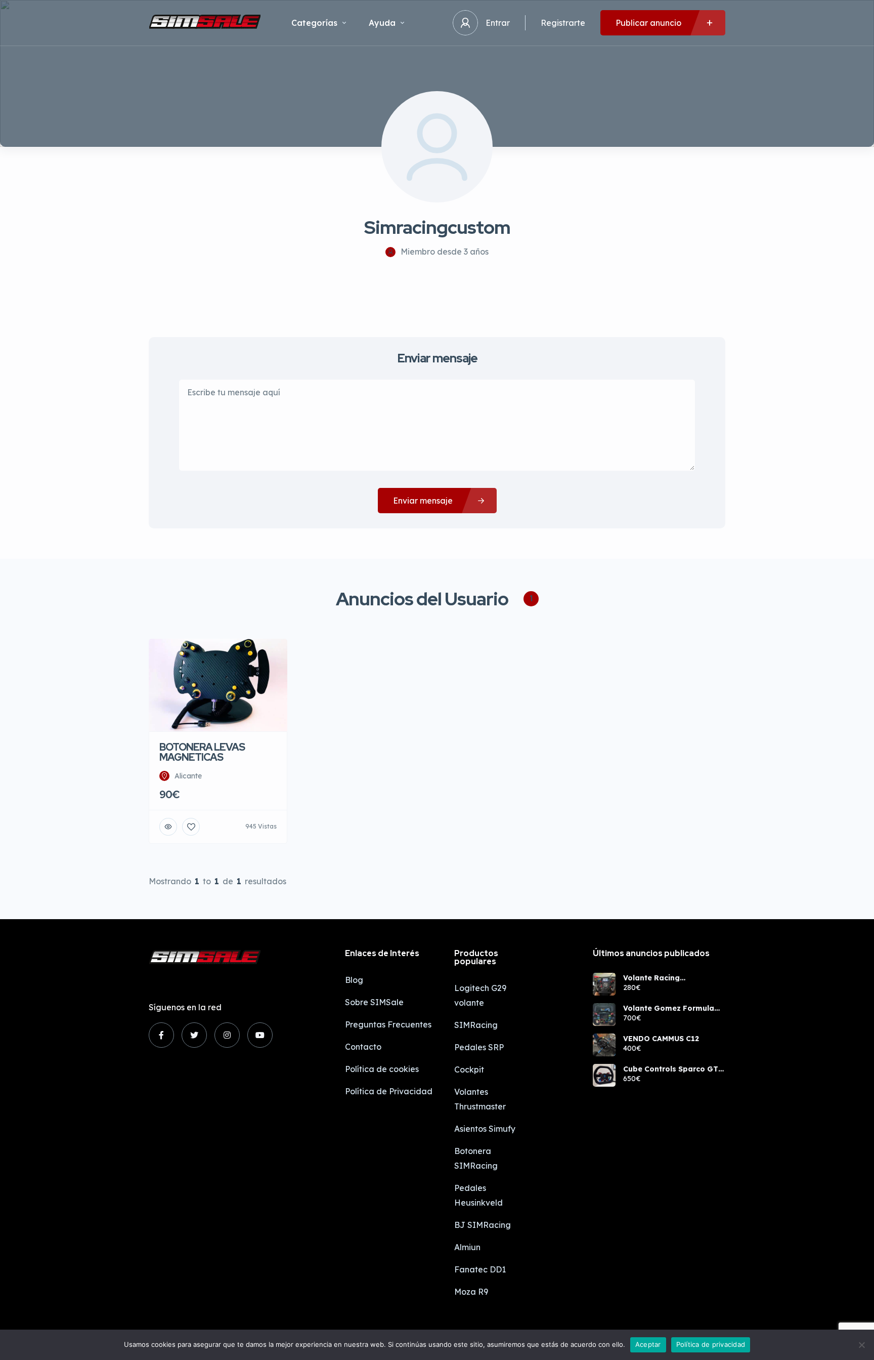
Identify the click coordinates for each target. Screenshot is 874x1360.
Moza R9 (471, 1292)
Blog (354, 980)
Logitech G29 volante (480, 995)
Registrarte (563, 23)
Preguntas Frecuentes (388, 1024)
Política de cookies (382, 1069)
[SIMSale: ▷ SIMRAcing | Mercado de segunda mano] (205, 22)
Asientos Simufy (484, 1129)
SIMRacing (476, 1025)
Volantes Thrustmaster (480, 1099)
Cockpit (469, 1069)
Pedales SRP (479, 1047)
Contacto (363, 1047)
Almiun (467, 1247)
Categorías (314, 23)
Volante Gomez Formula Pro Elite (668, 1008)
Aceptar (648, 1344)
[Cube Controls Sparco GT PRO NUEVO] (604, 1075)
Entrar (498, 23)
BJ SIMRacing (482, 1225)
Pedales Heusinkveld (478, 1195)
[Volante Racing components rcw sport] (604, 984)
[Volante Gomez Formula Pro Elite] (604, 1014)
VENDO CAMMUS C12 (661, 1038)
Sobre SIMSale (374, 1002)
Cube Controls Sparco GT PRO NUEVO (670, 1069)
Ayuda (382, 23)
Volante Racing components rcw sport (665, 977)
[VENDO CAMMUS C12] (604, 1045)
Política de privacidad (711, 1344)
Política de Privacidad (388, 1091)
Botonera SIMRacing (476, 1158)
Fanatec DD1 (480, 1269)
